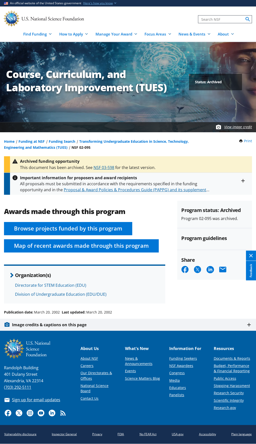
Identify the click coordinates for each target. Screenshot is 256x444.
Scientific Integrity (229, 400)
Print (248, 140)
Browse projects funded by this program (68, 228)
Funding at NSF (31, 141)
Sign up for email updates (36, 399)
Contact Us (89, 398)
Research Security (229, 392)
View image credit (238, 126)
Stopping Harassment (232, 385)
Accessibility (207, 434)
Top (245, 293)
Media (174, 380)
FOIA (121, 434)
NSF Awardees (181, 365)
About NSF (89, 358)
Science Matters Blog (142, 378)
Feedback (251, 271)
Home (9, 141)
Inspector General (64, 434)
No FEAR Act (148, 434)
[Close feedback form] (251, 256)
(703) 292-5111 (17, 387)
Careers (87, 365)
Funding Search (62, 141)
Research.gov (225, 407)
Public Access (225, 378)
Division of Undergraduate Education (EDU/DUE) (60, 294)
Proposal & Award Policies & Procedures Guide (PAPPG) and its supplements (136, 189)
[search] (248, 19)
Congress (177, 372)
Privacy (97, 434)
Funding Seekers (183, 358)
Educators (177, 387)
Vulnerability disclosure (20, 434)
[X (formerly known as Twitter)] (19, 413)
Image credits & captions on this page (49, 325)
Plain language (241, 434)
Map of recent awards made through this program (81, 246)
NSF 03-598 (104, 167)
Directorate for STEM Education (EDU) (50, 285)
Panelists (176, 394)
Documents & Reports (232, 358)
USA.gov (178, 434)
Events (130, 370)
